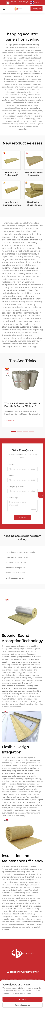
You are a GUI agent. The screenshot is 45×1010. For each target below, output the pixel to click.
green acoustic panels (15, 573)
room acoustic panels (15, 568)
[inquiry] (41, 495)
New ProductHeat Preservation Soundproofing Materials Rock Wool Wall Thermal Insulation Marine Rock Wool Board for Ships (33, 174)
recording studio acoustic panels (20, 552)
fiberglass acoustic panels (17, 557)
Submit (22, 517)
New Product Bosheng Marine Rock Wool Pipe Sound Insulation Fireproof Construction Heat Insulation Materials (11, 204)
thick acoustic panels (15, 578)
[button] (13, 431)
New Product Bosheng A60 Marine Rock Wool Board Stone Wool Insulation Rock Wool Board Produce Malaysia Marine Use (11, 174)
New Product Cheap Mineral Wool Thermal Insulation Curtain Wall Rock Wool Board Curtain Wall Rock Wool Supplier (33, 204)
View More (9, 420)
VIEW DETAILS (11, 160)
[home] (17, 8)
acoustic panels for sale (16, 562)
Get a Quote (36, 9)
